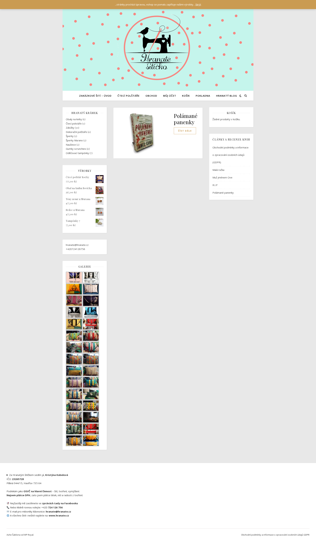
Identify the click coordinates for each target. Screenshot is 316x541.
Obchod (151, 95)
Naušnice (71, 144)
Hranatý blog (226, 95)
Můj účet (169, 95)
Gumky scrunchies (76, 148)
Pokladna (203, 95)
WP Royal (28, 534)
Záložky (70, 127)
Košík (186, 95)
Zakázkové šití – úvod (95, 95)
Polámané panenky (186, 118)
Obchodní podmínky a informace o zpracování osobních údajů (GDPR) (230, 155)
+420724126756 (75, 249)
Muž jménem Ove (222, 177)
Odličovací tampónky (77, 153)
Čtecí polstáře (74, 123)
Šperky (70, 136)
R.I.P (215, 185)
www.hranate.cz (59, 515)
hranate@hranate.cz (77, 245)
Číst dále (185, 130)
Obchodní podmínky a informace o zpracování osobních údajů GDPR (275, 534)
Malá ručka (218, 169)
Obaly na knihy (74, 119)
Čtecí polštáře (129, 95)
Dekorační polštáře (76, 132)
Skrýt (198, 4)
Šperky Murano (74, 140)
